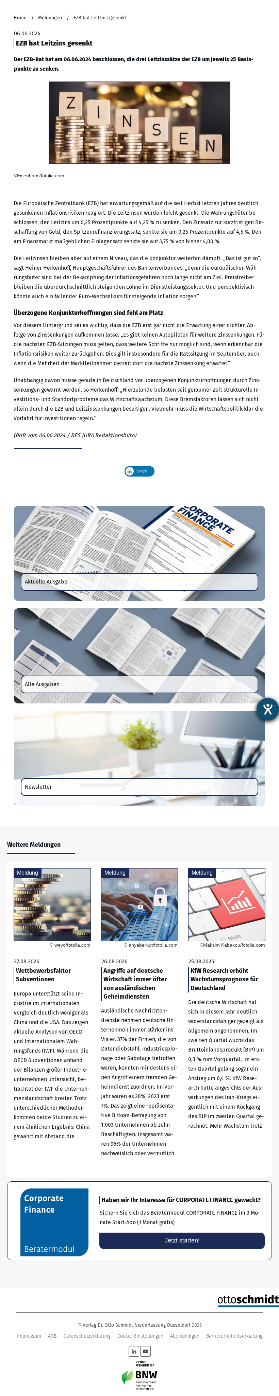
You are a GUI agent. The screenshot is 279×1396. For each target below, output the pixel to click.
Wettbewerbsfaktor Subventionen (52, 1019)
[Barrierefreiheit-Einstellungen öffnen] (268, 709)
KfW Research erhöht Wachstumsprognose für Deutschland (226, 1019)
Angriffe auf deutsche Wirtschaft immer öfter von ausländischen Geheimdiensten (139, 1019)
